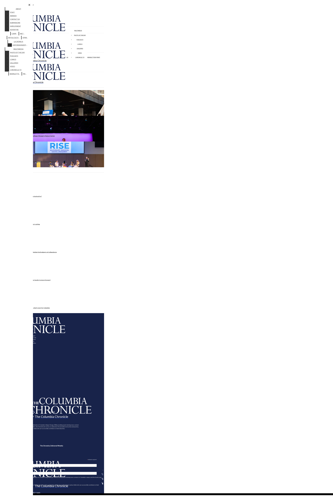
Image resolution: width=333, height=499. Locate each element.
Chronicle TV (79, 57)
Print (98, 57)
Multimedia (78, 30)
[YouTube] (102, 483)
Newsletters (91, 57)
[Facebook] (102, 470)
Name (5, 471)
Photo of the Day (80, 35)
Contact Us (15, 19)
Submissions (15, 23)
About (18, 9)
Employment (15, 26)
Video (80, 53)
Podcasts (80, 39)
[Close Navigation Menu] (29, 5)
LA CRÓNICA (18, 42)
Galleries (80, 48)
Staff (12, 12)
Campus (15, 34)
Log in (38, 492)
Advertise (14, 30)
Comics (79, 44)
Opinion (25, 38)
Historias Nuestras (21, 45)
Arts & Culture (14, 38)
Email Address (7, 463)
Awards (13, 16)
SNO (33, 492)
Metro (23, 34)
